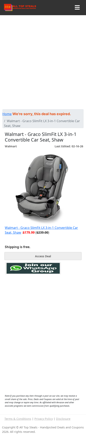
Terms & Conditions (17, 419)
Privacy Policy (43, 419)
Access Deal (43, 256)
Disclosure (63, 419)
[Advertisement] (43, 64)
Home (7, 114)
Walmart (11, 146)
